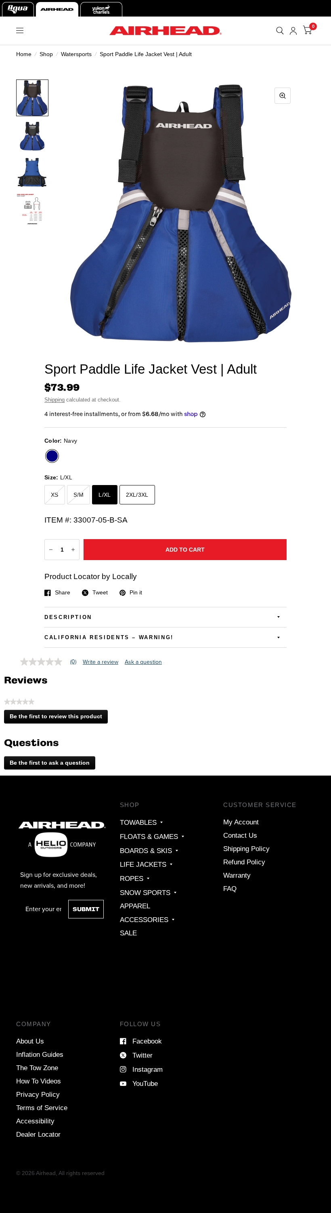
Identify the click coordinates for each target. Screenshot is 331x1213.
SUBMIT (86, 909)
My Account (241, 822)
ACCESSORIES (144, 919)
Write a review (100, 662)
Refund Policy (244, 862)
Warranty (237, 875)
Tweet (100, 593)
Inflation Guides (39, 1054)
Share (62, 593)
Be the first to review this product (58, 718)
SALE (128, 933)
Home (23, 54)
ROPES (131, 878)
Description (68, 617)
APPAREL (135, 906)
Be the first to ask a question (50, 762)
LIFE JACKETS (143, 864)
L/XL (104, 494)
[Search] (280, 31)
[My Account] (293, 31)
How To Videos (38, 1081)
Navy (52, 456)
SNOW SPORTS (145, 892)
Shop (46, 54)
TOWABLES (138, 822)
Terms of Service (41, 1107)
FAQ (230, 888)
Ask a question (143, 662)
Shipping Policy (246, 848)
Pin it (136, 593)
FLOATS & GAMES (149, 836)
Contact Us (240, 835)
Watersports (76, 54)
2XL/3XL (137, 494)
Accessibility (35, 1121)
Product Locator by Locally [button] (90, 576)
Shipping (54, 400)
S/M (78, 494)
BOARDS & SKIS (146, 850)
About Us (30, 1041)
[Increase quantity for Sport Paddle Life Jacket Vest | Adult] (73, 550)
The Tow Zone (37, 1067)
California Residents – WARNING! (109, 637)
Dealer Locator (38, 1134)
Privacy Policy (38, 1094)
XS (55, 494)
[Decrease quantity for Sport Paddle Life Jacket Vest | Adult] (51, 550)
